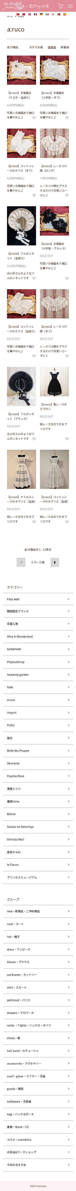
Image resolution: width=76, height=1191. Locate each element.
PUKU (10, 725)
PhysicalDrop (15, 662)
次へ (54, 562)
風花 (9, 738)
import (11, 712)
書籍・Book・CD (18, 1127)
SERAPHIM (14, 649)
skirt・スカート (17, 987)
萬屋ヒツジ (14, 789)
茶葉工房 (12, 624)
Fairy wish (13, 599)
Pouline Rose (15, 776)
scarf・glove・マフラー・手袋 (26, 1076)
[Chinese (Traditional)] (23, 14)
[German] (41, 14)
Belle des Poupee (18, 750)
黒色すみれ (14, 852)
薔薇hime (13, 801)
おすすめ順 (36, 47)
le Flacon (13, 865)
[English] (29, 14)
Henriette (13, 763)
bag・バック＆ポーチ (20, 1114)
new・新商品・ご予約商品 (23, 911)
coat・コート (15, 924)
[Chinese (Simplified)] (17, 14)
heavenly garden (18, 675)
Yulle (10, 687)
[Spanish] (64, 14)
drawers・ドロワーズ (20, 1013)
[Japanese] (53, 14)
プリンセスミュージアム (22, 877)
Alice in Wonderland (20, 636)
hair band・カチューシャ (23, 1051)
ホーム (10, 16)
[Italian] (47, 14)
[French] (35, 14)
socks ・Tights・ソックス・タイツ (29, 1025)
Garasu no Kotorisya (20, 827)
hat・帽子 (13, 937)
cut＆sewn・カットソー (22, 975)
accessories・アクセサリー (24, 1063)
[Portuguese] (58, 14)
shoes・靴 (13, 1038)
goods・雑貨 (15, 1089)
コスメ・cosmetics (19, 1139)
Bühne (11, 814)
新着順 (65, 47)
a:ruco (21, 16)
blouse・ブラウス (18, 962)
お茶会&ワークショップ (21, 1152)
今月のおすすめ (16, 1165)
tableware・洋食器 (19, 1101)
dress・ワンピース (18, 949)
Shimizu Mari (15, 839)
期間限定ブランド (18, 611)
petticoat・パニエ (18, 1000)
